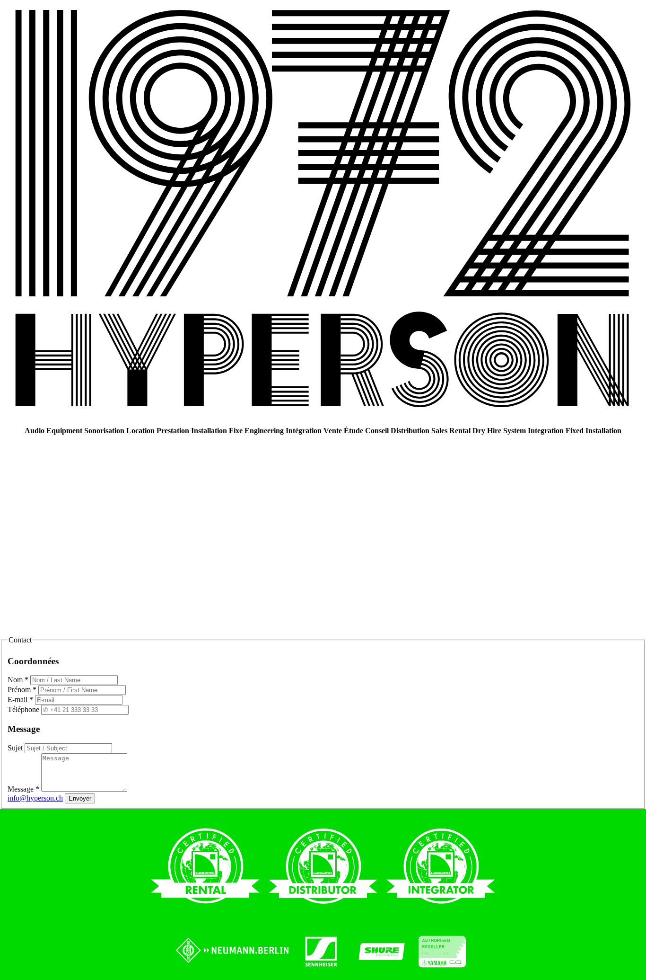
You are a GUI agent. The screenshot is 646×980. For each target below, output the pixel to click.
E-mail (20, 699)
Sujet (16, 748)
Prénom (22, 690)
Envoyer (80, 798)
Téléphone (24, 709)
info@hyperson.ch (35, 798)
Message (23, 789)
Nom (18, 680)
